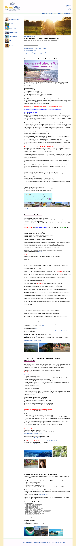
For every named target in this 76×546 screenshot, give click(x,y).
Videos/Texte (68, 6)
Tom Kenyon (11, 45)
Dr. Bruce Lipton (12, 40)
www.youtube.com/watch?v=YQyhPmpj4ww (33, 433)
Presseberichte (54, 542)
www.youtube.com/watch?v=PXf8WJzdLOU (48, 440)
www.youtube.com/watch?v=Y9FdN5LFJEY (33, 443)
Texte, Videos (59, 542)
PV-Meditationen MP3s (13, 32)
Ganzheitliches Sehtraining (14, 19)
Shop (70, 8)
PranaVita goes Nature (14, 23)
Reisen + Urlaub (12, 28)
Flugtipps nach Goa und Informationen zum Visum (34, 315)
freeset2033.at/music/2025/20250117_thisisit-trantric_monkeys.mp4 (53, 330)
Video (43, 325)
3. (40, 52)
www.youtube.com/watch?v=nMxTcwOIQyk (32, 340)
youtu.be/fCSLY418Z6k (43, 494)
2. (30, 50)
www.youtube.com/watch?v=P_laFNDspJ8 (32, 336)
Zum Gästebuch (30, 542)
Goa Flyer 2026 (27, 208)
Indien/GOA (40, 251)
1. (35, 48)
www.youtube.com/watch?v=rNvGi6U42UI (32, 342)
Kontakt (69, 9)
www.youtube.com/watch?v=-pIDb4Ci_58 (32, 437)
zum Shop (25, 542)
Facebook (69, 3)
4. (35, 53)
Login (64, 542)
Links (38, 542)
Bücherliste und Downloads (44, 542)
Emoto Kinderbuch (13, 36)
